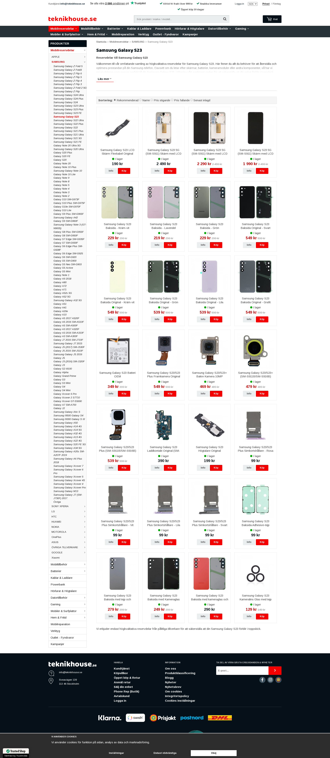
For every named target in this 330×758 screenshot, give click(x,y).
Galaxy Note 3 (61, 192)
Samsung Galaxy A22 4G (67, 440)
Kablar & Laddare (139, 28)
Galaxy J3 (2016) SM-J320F (69, 361)
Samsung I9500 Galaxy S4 (68, 415)
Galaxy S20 (59, 159)
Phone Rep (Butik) (126, 691)
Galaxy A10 (59, 314)
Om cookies (173, 691)
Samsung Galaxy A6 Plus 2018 (67, 460)
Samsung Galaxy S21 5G (67, 138)
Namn (146, 100)
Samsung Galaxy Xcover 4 (68, 483)
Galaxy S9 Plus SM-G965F (68, 213)
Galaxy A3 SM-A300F (65, 336)
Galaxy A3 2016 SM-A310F (68, 332)
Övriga (57, 501)
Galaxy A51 (59, 303)
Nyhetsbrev (173, 686)
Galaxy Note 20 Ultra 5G (67, 145)
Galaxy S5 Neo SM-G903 (67, 264)
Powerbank (163, 28)
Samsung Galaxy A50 (65, 422)
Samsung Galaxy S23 (66, 116)
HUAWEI (56, 521)
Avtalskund (121, 696)
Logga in (239, 3)
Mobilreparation (123, 34)
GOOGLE (57, 552)
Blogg (169, 677)
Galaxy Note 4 (61, 188)
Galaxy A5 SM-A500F (65, 325)
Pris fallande (182, 100)
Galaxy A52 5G (61, 296)
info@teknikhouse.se (72, 3)
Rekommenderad (127, 100)
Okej (213, 753)
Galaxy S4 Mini (61, 390)
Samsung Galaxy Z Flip (66, 91)
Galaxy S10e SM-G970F (67, 206)
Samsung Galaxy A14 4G (67, 426)
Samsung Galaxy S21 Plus (68, 131)
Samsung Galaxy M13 (65, 491)
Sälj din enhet (123, 686)
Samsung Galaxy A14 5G (67, 429)
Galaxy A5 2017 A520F (66, 318)
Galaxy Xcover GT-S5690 (67, 401)
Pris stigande (162, 100)
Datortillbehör (218, 28)
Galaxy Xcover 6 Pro (65, 393)
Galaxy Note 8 (61, 181)
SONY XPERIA (60, 506)
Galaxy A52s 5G (62, 293)
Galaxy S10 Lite (62, 210)
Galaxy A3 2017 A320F (66, 329)
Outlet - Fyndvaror (166, 34)
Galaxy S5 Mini (61, 271)
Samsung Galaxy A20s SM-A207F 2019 (68, 453)
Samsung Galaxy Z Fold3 (67, 69)
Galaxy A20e (60, 311)
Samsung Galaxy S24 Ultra (68, 95)
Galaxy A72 (59, 286)
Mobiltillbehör (90, 28)
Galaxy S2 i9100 (62, 368)
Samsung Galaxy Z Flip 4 (67, 80)
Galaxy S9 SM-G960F (65, 221)
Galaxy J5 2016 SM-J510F (68, 350)
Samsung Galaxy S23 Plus (68, 109)
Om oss (170, 668)
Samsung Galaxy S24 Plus (68, 98)
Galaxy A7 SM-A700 (64, 404)
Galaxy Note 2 (61, 196)
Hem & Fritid (96, 34)
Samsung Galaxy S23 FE (67, 113)
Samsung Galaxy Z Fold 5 (67, 66)
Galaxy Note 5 (61, 185)
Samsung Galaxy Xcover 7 (68, 466)
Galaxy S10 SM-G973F (66, 199)
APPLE (56, 56)
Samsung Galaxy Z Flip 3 (67, 84)
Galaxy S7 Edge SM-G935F (68, 239)
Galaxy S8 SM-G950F (65, 235)
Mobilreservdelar (62, 28)
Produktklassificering (180, 673)
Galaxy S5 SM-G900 (64, 260)
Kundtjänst (122, 668)
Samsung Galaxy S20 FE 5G (69, 444)
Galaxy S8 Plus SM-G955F (68, 231)
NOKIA (55, 526)
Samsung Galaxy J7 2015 (67, 343)
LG (53, 511)
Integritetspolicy (177, 696)
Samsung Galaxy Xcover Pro (69, 487)
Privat (266, 3)
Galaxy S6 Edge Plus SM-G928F (68, 248)
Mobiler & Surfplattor (65, 34)
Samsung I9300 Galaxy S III (69, 419)
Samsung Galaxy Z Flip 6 (67, 73)
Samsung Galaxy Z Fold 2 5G (70, 87)
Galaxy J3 (59, 365)
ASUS (55, 542)
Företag (277, 3)
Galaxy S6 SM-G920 (64, 257)
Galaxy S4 (59, 386)
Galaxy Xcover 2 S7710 (66, 397)
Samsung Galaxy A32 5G (67, 300)
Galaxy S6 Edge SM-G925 (68, 253)
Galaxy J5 (59, 358)
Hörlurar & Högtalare (189, 28)
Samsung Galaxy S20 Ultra (68, 149)
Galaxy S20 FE (61, 156)
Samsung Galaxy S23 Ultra (68, 105)
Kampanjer (190, 34)
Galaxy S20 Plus (62, 152)
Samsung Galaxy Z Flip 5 (67, 77)
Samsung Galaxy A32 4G (67, 433)
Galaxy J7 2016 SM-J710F (68, 339)
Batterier (113, 28)
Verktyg (143, 34)
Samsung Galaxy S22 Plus (68, 123)
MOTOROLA (59, 531)
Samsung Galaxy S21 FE (67, 141)
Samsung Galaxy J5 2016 (67, 354)
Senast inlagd (201, 100)
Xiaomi (56, 557)
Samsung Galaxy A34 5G (67, 448)
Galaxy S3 (59, 379)
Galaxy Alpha (60, 372)
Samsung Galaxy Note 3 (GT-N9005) (69, 226)
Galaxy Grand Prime (64, 376)
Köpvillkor (121, 673)
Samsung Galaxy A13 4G (67, 437)
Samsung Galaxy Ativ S (66, 411)
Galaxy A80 (59, 282)
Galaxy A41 (59, 307)
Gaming (240, 28)
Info (111, 170)
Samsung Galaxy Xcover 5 (68, 476)
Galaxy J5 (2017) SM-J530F (69, 347)
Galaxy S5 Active (63, 267)
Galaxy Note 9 (61, 177)
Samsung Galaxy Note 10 (67, 170)
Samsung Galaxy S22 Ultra (68, 120)
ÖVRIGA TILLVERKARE (65, 547)
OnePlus (56, 537)
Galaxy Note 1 (61, 275)
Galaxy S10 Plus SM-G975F (69, 203)
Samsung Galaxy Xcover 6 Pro (68, 471)
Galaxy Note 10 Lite (64, 174)
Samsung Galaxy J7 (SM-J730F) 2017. (67, 496)
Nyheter (170, 682)
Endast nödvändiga (165, 753)
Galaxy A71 (59, 289)
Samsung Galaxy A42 (65, 217)
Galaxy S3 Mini (61, 383)
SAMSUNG (58, 61)
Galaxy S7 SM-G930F (65, 242)
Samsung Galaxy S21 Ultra (68, 134)
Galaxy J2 (59, 408)
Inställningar (116, 753)
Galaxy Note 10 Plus (64, 167)
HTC (54, 516)
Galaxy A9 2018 (62, 278)
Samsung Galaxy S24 (65, 102)
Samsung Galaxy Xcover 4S (69, 480)
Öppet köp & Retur (127, 677)
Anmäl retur (122, 682)
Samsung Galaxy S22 (65, 127)
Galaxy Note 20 (62, 163)
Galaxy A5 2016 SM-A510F (68, 321)
